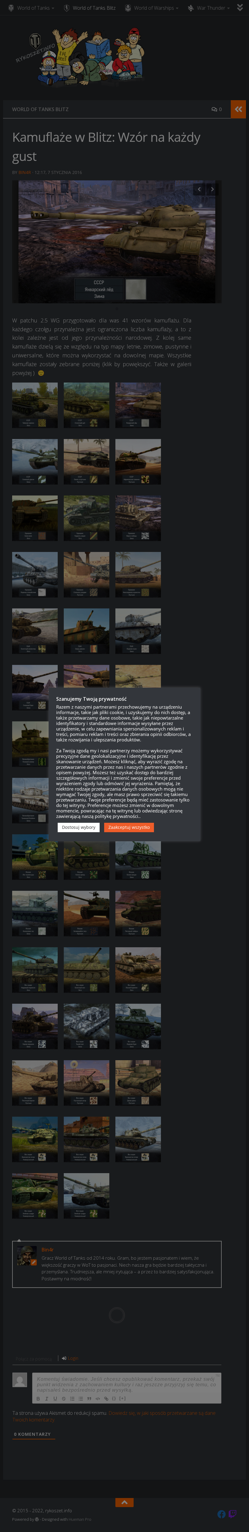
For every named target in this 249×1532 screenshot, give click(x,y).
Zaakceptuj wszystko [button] (129, 827)
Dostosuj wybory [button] (78, 827)
